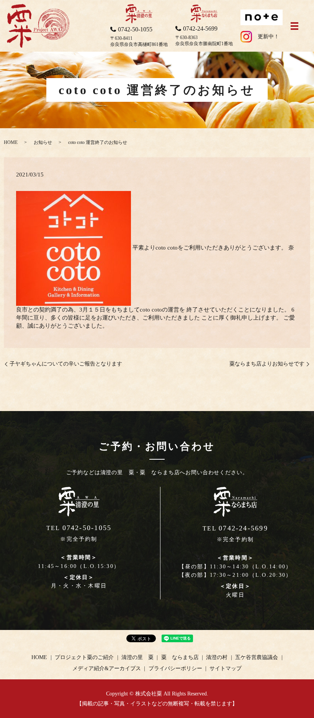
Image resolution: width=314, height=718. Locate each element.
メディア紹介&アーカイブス (106, 668)
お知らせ (43, 142)
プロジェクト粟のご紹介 (84, 657)
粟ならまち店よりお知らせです (266, 364)
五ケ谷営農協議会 (256, 657)
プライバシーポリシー (175, 668)
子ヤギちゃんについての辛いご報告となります (66, 364)
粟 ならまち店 (180, 657)
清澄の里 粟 (137, 657)
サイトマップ (225, 668)
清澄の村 (216, 657)
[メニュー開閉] (294, 26)
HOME (11, 142)
